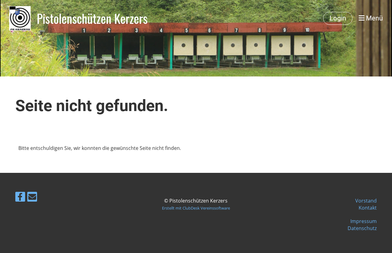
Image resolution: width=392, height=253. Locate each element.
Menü (373, 18)
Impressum (363, 221)
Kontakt (368, 207)
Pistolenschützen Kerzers (92, 18)
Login (338, 18)
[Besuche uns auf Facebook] (20, 197)
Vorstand (366, 200)
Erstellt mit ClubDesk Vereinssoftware (196, 208)
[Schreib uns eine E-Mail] (32, 197)
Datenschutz (362, 228)
